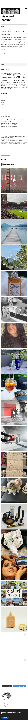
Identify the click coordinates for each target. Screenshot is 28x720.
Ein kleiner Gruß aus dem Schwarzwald (9, 123)
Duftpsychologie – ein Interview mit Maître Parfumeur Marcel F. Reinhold (13, 137)
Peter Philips (16, 85)
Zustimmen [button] (5, 717)
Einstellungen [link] (8, 713)
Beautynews (4, 74)
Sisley (2, 87)
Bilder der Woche (6, 77)
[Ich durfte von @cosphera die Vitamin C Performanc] (14, 645)
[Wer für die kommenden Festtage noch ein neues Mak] (14, 619)
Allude (2, 73)
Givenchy (17, 80)
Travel (2, 109)
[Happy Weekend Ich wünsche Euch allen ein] (14, 542)
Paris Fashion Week (8, 85)
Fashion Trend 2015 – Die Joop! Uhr (12, 31)
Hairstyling (3, 82)
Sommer (16, 87)
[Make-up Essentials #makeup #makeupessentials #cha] (14, 309)
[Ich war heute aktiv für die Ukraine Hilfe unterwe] (14, 464)
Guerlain (22, 80)
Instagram (9, 82)
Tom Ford (6, 88)
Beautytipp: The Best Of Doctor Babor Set (9, 126)
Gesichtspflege (4, 80)
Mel (9, 34)
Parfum (25, 84)
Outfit (22, 84)
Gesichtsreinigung (11, 80)
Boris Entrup (12, 77)
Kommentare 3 (9, 53)
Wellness (11, 88)
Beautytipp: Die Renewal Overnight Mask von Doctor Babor (13, 119)
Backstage (9, 73)
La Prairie (23, 82)
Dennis (2, 143)
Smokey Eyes (9, 87)
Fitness (2, 104)
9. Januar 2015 (3, 53)
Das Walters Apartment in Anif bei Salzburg (18, 142)
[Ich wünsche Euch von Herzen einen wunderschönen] (14, 593)
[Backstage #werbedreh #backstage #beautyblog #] (14, 412)
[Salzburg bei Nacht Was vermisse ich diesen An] (14, 671)
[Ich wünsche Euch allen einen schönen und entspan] (14, 206)
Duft (2, 78)
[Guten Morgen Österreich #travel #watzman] (14, 257)
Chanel (19, 77)
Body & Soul (3, 100)
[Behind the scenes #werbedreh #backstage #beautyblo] (14, 438)
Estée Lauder (9, 78)
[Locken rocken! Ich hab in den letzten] (14, 335)
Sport (19, 87)
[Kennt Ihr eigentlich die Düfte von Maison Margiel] (14, 283)
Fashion (2, 54)
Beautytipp (10, 75)
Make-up (11, 84)
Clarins (24, 77)
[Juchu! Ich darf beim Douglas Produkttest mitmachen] (14, 361)
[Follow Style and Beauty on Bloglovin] (6, 708)
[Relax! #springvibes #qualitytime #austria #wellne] (14, 231)
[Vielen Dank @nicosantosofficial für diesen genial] (14, 180)
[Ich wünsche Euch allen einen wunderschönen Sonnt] (14, 387)
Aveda (5, 73)
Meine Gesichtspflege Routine (7, 121)
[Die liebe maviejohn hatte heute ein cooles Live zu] (14, 516)
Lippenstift (3, 84)
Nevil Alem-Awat (17, 84)
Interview (15, 82)
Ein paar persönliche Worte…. (10, 139)
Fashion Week (21, 78)
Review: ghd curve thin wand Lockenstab (14, 140)
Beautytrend (17, 74)
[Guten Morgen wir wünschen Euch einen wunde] (14, 490)
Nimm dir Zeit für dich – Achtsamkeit (8, 124)
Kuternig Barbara (4, 142)
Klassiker (20, 82)
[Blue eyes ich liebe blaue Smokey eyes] (14, 567)
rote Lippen (22, 85)
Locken (7, 84)
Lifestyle (2, 108)
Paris (2, 85)
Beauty (14, 73)
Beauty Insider (19, 73)
